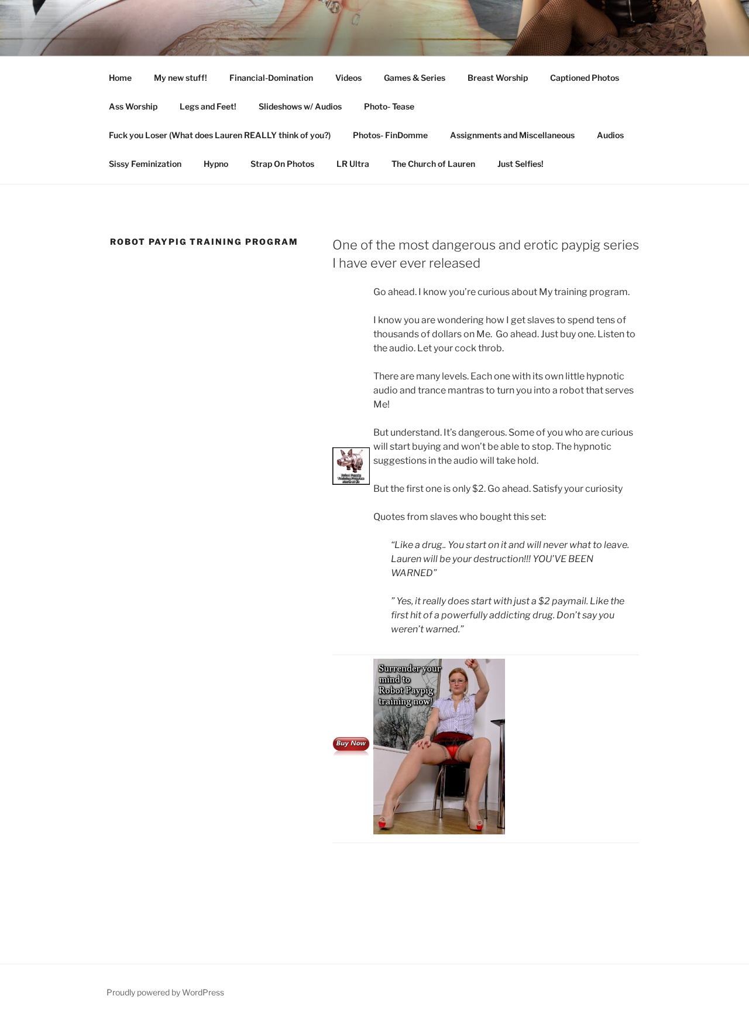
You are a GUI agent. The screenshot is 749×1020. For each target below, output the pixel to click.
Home (120, 78)
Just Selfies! (520, 164)
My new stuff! (180, 78)
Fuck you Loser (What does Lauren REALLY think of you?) (220, 135)
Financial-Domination (271, 78)
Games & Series (414, 78)
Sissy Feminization (145, 164)
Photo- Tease (389, 106)
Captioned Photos (584, 78)
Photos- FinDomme (390, 135)
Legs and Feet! (208, 106)
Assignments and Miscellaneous (512, 135)
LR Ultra (352, 164)
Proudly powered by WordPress (165, 992)
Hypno (216, 164)
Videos (348, 78)
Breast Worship (498, 78)
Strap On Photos (282, 164)
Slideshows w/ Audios (300, 106)
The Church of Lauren (433, 164)
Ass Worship (133, 106)
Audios (610, 135)
